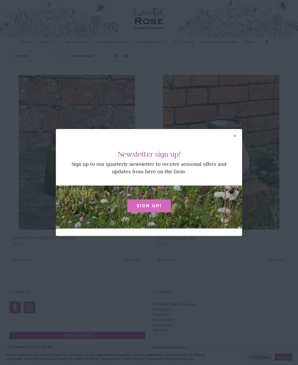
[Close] (234, 136)
